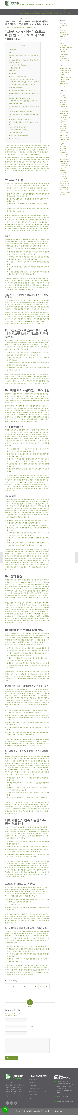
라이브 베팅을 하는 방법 (16, 104)
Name (31, 1020)
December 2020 (64, 185)
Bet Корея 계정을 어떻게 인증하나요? (20, 119)
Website (32, 1033)
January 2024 (64, 157)
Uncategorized (28, 27)
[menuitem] (22, 4)
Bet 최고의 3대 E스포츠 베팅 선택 (18, 135)
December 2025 (64, 111)
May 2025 (63, 126)
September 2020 (65, 192)
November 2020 (64, 188)
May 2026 (63, 100)
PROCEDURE (63, 50)
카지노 (10, 52)
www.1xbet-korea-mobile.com (39, 248)
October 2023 (64, 163)
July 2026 (62, 96)
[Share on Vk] (35, 986)
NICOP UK (63, 75)
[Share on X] (13, 986)
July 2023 (62, 170)
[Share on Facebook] (8, 986)
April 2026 (63, 102)
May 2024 (63, 148)
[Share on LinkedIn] (24, 986)
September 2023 (65, 166)
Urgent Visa (63, 58)
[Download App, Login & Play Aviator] (1, 557)
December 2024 (64, 137)
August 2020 (63, 194)
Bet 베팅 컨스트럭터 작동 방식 (17, 76)
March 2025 (63, 131)
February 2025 (64, 133)
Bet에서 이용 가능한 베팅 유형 (17, 127)
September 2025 (65, 117)
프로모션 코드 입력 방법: (16, 87)
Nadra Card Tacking (65, 70)
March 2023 (63, 179)
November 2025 (64, 113)
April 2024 (63, 150)
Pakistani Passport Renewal (37, 1092)
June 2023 (63, 172)
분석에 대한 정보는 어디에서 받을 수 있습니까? (22, 79)
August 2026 (63, 93)
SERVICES (63, 52)
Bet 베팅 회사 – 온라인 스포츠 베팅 (19, 65)
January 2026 (64, 109)
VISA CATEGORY (64, 61)
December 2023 (64, 159)
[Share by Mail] (46, 986)
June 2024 (63, 146)
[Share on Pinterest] (19, 986)
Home (62, 43)
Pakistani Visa (64, 84)
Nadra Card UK (64, 73)
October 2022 (64, 181)
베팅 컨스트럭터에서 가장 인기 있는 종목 (20, 111)
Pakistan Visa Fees (65, 77)
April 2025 (63, 128)
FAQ (61, 39)
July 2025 (62, 122)
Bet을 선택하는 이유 (14, 68)
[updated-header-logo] (12, 4)
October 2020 (64, 190)
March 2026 (63, 104)
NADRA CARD (33, 1095)
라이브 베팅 (12, 71)
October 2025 (64, 115)
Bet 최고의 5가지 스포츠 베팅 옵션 (19, 130)
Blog (61, 28)
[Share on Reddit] (41, 986)
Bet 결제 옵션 (12, 73)
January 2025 (64, 135)
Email (31, 1026)
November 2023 (64, 161)
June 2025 (63, 124)
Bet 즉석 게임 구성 (14, 138)
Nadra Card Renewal (66, 68)
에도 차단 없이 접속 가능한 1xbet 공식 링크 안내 (23, 85)
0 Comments (18, 27)
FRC (61, 41)
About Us (32, 1082)
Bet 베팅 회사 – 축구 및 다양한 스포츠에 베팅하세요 (24, 82)
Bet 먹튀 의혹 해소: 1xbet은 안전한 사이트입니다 (23, 101)
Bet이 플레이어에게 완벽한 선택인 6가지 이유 (22, 90)
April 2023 (63, 177)
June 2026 (63, 98)
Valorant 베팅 (13, 49)
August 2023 (63, 168)
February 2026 (64, 107)
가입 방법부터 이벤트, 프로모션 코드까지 (20, 98)
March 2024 (63, 152)
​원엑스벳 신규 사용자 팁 (16, 133)
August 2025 (63, 120)
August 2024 (63, 142)
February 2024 (64, 155)
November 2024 (64, 139)
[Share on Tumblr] (30, 986)
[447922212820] (5, 1109)
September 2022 (65, 183)
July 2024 (62, 144)
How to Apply (33, 1079)
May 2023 (63, 174)
